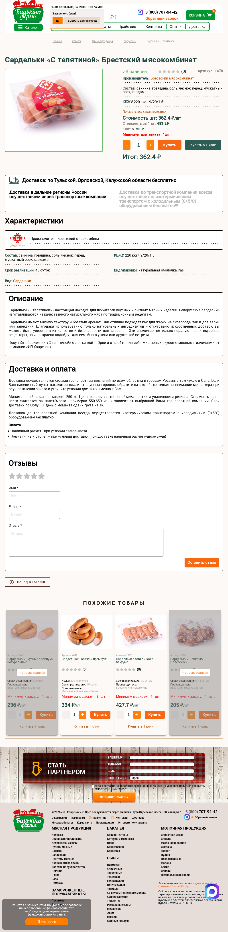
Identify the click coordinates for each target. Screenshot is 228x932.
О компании (59, 817)
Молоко (166, 863)
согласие (109, 785)
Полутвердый (116, 884)
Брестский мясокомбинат (172, 78)
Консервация (115, 846)
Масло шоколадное (173, 842)
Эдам (110, 912)
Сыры (113, 858)
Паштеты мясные (63, 859)
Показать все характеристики (144, 111)
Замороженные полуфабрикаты (69, 891)
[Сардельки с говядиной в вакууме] (140, 632)
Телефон (114, 764)
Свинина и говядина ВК (67, 838)
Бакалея (115, 828)
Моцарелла (114, 908)
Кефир (165, 867)
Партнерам (78, 817)
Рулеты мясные (62, 846)
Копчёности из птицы (65, 863)
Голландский (115, 880)
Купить (169, 144)
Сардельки (22, 280)
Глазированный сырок (175, 875)
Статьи (175, 26)
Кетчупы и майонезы (120, 838)
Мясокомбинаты (62, 822)
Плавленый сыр (171, 859)
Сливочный (114, 868)
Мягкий (112, 916)
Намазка (57, 883)
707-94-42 (201, 812)
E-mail (112, 771)
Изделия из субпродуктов (68, 867)
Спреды (166, 838)
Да (57, 20)
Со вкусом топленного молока (126, 892)
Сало (55, 879)
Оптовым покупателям (132, 822)
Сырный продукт (118, 920)
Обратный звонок (162, 18)
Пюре (110, 842)
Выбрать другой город (82, 20)
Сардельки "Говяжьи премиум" (84, 659)
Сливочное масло (172, 834)
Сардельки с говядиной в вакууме (134, 660)
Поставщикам (105, 822)
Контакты (154, 26)
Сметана (166, 846)
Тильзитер (113, 900)
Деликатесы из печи (64, 842)
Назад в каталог (31, 582)
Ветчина (57, 871)
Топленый (113, 876)
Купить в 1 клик (203, 145)
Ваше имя (115, 757)
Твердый (112, 888)
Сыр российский (117, 896)
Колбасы (57, 834)
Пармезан (113, 864)
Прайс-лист (128, 26)
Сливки (166, 871)
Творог (165, 850)
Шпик (55, 875)
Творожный (114, 872)
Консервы (113, 850)
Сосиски (57, 850)
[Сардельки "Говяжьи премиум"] (86, 632)
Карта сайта (84, 822)
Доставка (197, 26)
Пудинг (165, 855)
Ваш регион (117, 778)
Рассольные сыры (119, 904)
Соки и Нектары (117, 834)
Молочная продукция (183, 828)
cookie (62, 908)
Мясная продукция (71, 828)
